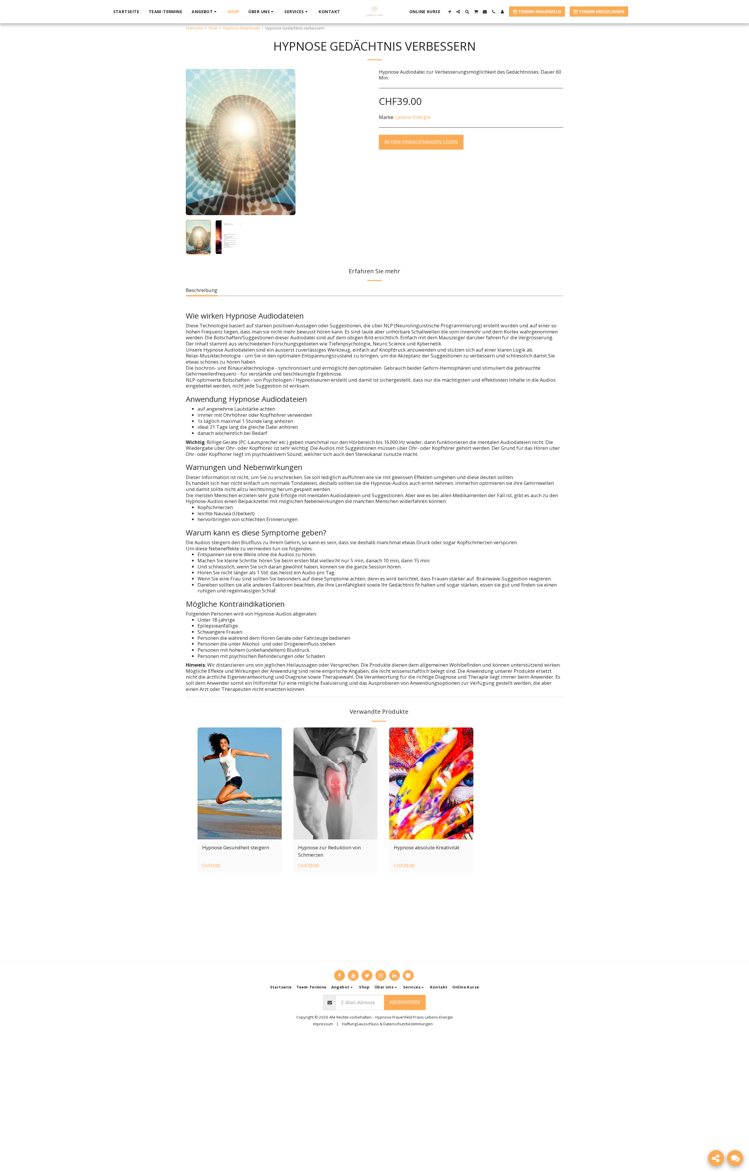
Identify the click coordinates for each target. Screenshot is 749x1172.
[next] (286, 142)
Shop (213, 28)
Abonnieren (404, 1002)
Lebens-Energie (412, 117)
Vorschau (239, 832)
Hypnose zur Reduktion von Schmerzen (329, 851)
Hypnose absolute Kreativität (426, 847)
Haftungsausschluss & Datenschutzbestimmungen (387, 1023)
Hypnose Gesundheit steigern (235, 847)
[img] (239, 783)
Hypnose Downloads (241, 28)
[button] (205, 12)
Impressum (323, 1023)
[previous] (195, 142)
